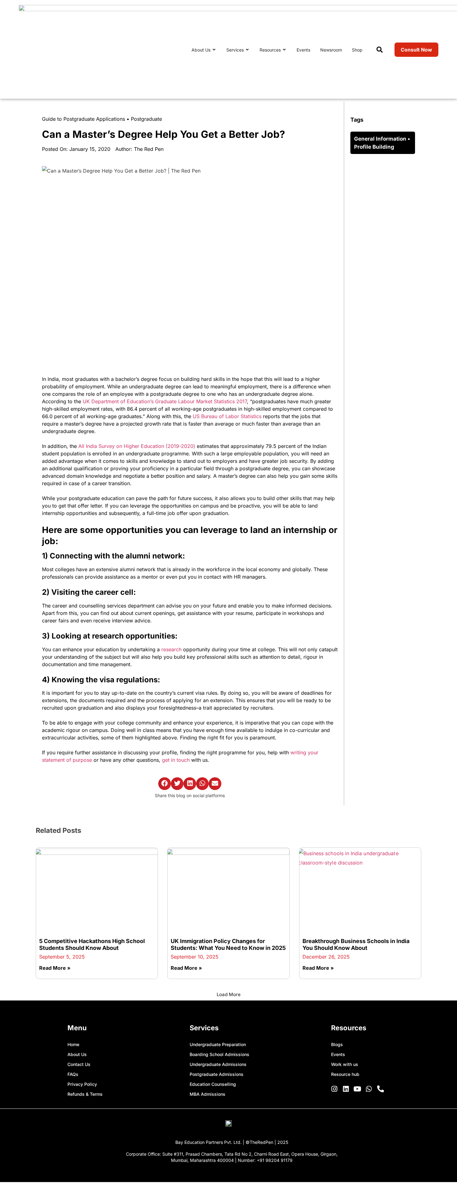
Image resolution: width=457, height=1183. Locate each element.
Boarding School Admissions (219, 1054)
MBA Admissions (207, 1094)
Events (338, 1054)
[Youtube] (357, 1089)
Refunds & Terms (85, 1094)
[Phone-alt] (380, 1089)
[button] (164, 783)
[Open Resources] (284, 50)
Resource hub (345, 1074)
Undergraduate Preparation (218, 1044)
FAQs (72, 1074)
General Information (380, 139)
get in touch (176, 760)
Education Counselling (213, 1084)
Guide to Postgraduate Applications (83, 119)
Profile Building (374, 147)
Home (73, 1044)
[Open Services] (247, 50)
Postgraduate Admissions (216, 1074)
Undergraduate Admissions (218, 1064)
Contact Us (78, 1064)
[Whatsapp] (369, 1089)
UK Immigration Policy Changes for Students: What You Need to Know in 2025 (228, 944)
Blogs (337, 1044)
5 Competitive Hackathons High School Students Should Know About (92, 944)
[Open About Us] (214, 50)
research (171, 649)
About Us (77, 1054)
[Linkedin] (346, 1089)
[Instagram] (334, 1089)
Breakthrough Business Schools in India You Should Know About (355, 944)
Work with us (344, 1064)
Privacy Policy (82, 1084)
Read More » (55, 968)
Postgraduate (146, 119)
